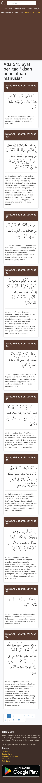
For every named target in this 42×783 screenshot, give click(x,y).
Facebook (5, 759)
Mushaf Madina (7, 12)
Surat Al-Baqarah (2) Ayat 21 (20, 87)
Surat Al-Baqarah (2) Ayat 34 (20, 345)
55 (19, 720)
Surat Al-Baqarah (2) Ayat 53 (20, 590)
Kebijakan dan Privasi (10, 756)
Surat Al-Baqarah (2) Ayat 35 (20, 398)
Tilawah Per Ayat (33, 9)
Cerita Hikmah (19, 9)
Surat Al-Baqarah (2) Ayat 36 (20, 459)
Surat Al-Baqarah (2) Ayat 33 (20, 271)
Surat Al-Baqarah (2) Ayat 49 (20, 522)
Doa (10, 9)
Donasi (38, 12)
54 (14, 720)
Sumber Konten (7, 754)
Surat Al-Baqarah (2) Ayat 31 (20, 216)
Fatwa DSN (19, 12)
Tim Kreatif (6, 752)
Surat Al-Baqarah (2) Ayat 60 (20, 635)
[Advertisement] (21, 37)
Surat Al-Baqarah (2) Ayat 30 (20, 135)
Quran (5, 9)
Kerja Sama (29, 12)
